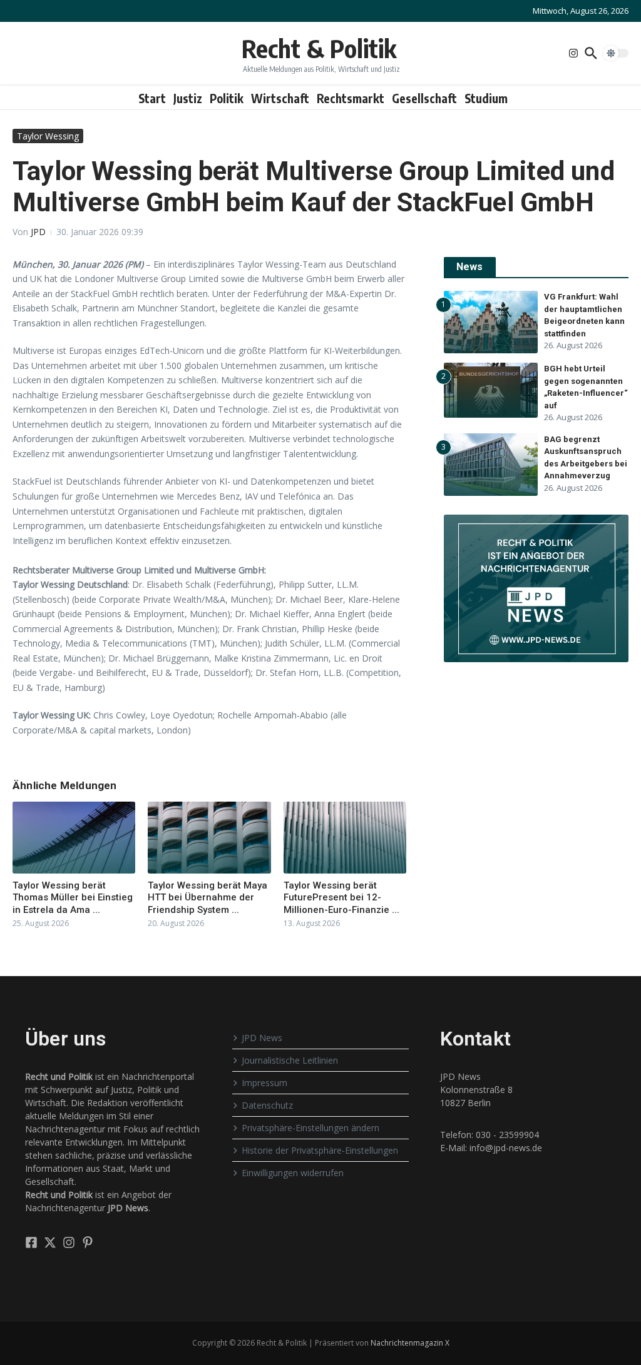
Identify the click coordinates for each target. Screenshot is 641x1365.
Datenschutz (267, 1105)
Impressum (264, 1083)
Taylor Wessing (48, 136)
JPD (38, 232)
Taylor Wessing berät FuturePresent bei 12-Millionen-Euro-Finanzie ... (341, 897)
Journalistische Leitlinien (290, 1060)
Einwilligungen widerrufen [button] (293, 1173)
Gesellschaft (424, 98)
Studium (486, 98)
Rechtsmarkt (350, 98)
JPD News (262, 1038)
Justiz (187, 98)
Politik (227, 98)
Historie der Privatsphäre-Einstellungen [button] (320, 1150)
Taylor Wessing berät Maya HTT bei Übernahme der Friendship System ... (207, 897)
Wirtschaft (280, 98)
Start (152, 98)
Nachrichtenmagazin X (410, 1342)
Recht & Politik (319, 48)
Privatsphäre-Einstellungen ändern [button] (310, 1128)
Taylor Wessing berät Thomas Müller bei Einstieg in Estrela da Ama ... (73, 897)
